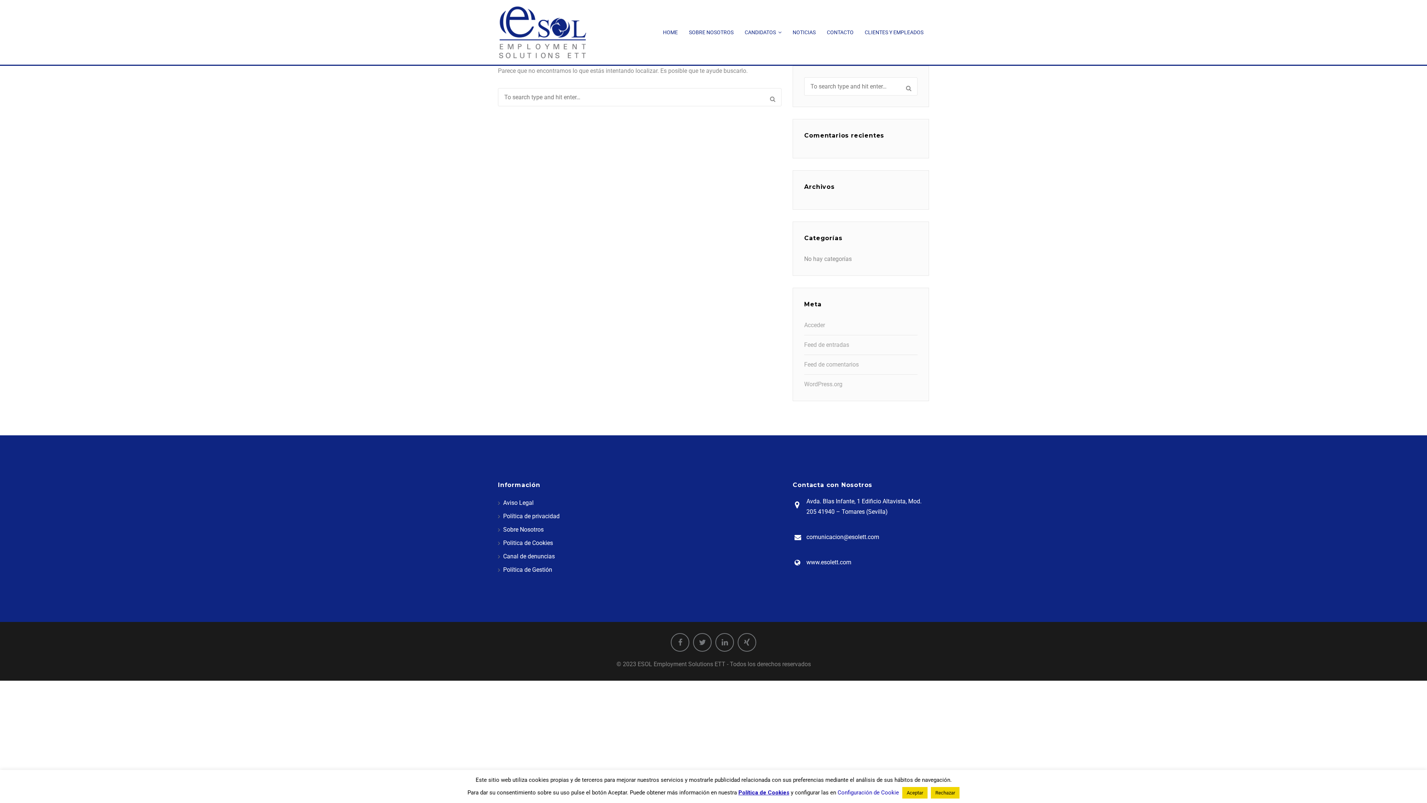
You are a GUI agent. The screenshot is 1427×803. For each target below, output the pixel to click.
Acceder (814, 325)
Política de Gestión (527, 569)
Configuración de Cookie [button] (868, 792)
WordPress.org (823, 384)
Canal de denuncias (529, 556)
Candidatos (760, 32)
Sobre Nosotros (711, 32)
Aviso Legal (518, 502)
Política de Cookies (763, 792)
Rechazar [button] (945, 793)
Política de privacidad (531, 516)
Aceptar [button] (915, 793)
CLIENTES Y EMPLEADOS (894, 32)
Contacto (840, 32)
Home (670, 32)
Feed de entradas (826, 344)
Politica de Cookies (528, 542)
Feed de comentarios (831, 364)
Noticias (804, 32)
